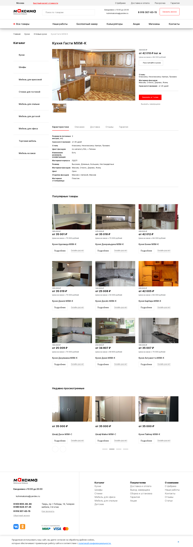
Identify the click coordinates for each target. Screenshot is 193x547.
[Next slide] (63, 449)
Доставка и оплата (140, 3)
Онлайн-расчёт (77, 250)
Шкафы (98, 489)
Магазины (154, 24)
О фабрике (120, 3)
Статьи (169, 500)
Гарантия (175, 3)
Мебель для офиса (105, 497)
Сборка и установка (141, 493)
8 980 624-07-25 (22, 507)
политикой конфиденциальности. (94, 543)
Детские (99, 504)
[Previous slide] (55, 449)
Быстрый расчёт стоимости (45, 3)
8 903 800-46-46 (22, 504)
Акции (136, 24)
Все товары (22, 24)
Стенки (98, 493)
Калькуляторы (115, 24)
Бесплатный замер (87, 24)
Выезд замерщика (140, 489)
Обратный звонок (21, 515)
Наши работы (60, 24)
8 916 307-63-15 (147, 12)
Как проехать (48, 511)
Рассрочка (160, 3)
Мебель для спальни (106, 500)
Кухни (98, 486)
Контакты (174, 24)
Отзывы (169, 497)
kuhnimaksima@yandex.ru (117, 13)
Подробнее (60, 250)
